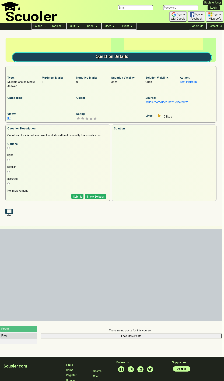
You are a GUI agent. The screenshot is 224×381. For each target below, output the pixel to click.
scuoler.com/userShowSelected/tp (166, 102)
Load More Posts (131, 336)
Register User (212, 2)
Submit (77, 196)
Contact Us (215, 26)
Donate (181, 368)
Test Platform (188, 82)
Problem (55, 26)
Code (90, 26)
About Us (197, 26)
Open (114, 82)
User (108, 26)
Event (126, 26)
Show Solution (95, 196)
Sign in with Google (178, 16)
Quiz (73, 26)
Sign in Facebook (196, 16)
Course (38, 26)
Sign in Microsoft (215, 16)
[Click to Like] (158, 115)
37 (8, 118)
